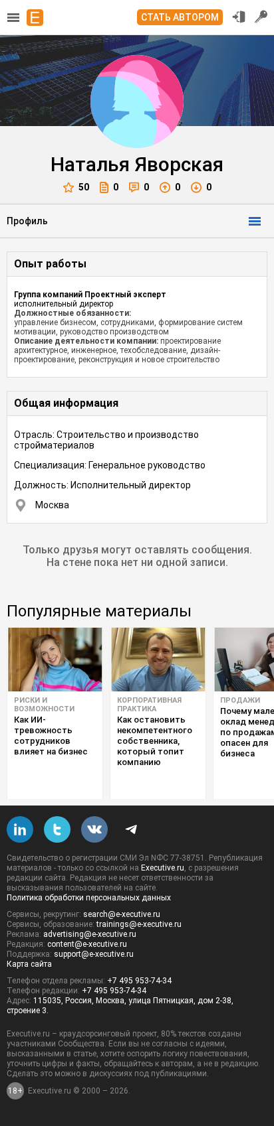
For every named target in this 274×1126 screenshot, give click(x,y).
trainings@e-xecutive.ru (139, 924)
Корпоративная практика (149, 704)
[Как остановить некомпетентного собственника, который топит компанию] (158, 659)
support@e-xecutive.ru (94, 954)
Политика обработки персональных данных (89, 897)
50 (83, 187)
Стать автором (180, 17)
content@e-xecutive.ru (87, 944)
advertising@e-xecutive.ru (89, 934)
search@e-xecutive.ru (121, 914)
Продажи (240, 700)
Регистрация (261, 16)
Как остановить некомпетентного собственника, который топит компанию (154, 741)
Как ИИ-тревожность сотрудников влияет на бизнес (51, 735)
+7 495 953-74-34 (139, 980)
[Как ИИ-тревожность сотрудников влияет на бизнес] (54, 659)
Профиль (27, 221)
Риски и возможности (44, 704)
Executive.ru (162, 868)
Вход (238, 16)
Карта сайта (29, 964)
